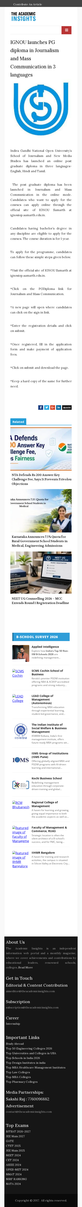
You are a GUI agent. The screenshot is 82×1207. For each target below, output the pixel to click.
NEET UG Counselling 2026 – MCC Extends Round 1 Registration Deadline (40, 601)
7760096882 (38, 1098)
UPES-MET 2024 (17, 1169)
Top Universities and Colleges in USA (31, 1053)
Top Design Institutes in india (25, 1063)
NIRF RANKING (16, 1179)
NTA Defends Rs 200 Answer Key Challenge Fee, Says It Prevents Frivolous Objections (42, 479)
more (67, 407)
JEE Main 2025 (15, 1150)
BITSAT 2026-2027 (18, 1131)
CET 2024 (12, 1160)
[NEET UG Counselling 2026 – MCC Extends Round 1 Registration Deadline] (41, 572)
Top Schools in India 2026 (23, 1058)
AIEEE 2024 (13, 1165)
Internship (13, 1023)
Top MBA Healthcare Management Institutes (35, 1067)
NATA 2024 (13, 1184)
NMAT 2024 (13, 1174)
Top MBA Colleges (18, 1077)
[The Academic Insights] (32, 17)
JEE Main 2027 (15, 1136)
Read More (25, 967)
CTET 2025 (13, 1146)
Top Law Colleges (18, 1072)
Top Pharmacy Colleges (22, 1082)
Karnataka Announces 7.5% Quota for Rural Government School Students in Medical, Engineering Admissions (39, 541)
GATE (10, 1141)
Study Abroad (15, 1043)
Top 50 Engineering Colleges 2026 (29, 1048)
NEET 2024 (13, 1155)
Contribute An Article (27, 4)
